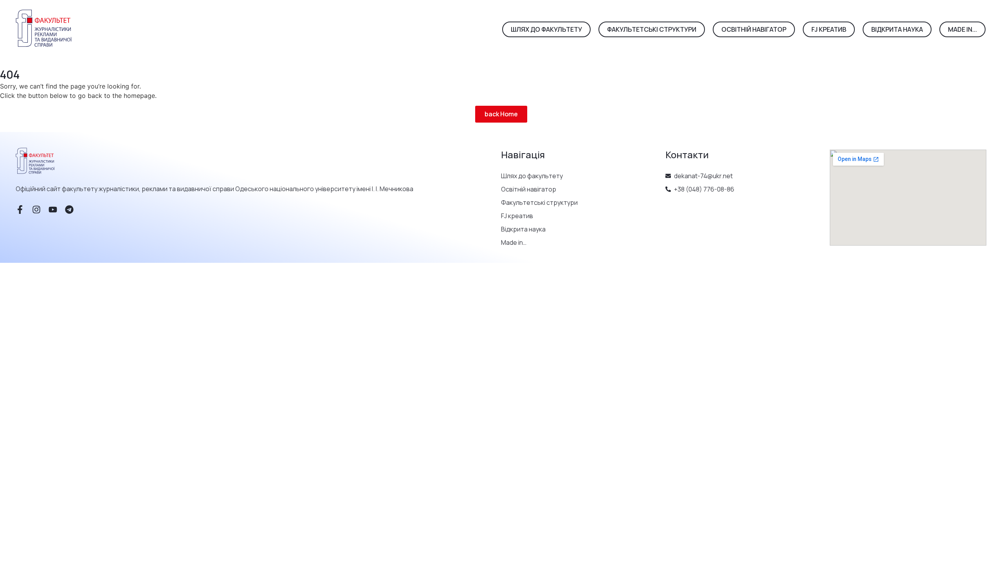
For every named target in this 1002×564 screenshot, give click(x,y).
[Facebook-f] (20, 209)
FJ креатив (517, 216)
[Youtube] (53, 209)
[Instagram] (36, 209)
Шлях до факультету (532, 176)
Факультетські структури (539, 202)
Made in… (513, 242)
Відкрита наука (523, 229)
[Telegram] (69, 209)
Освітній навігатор (528, 189)
